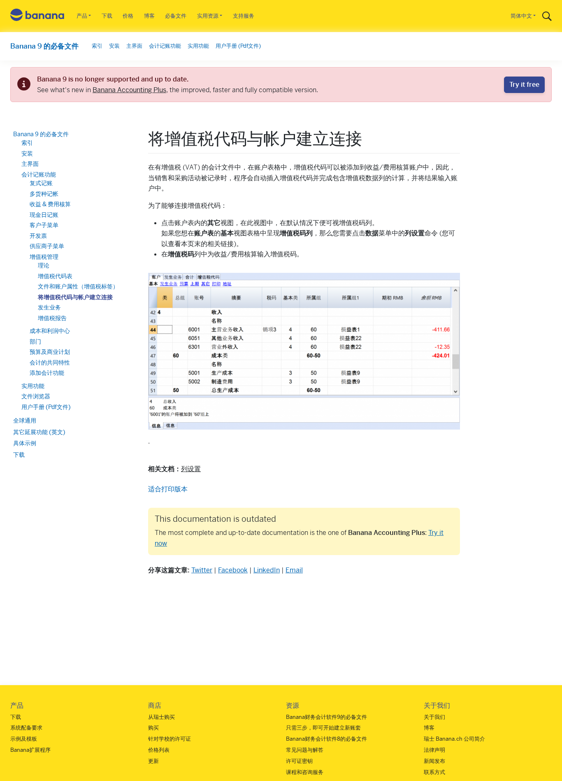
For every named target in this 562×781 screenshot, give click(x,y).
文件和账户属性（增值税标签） (78, 287)
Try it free (524, 84)
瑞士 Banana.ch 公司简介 (454, 738)
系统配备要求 (26, 727)
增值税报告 (52, 318)
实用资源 (207, 15)
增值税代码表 (55, 276)
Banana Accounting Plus (129, 90)
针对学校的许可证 (169, 738)
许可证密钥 (299, 761)
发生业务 (49, 307)
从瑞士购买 (161, 717)
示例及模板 (23, 738)
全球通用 (24, 421)
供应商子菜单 (47, 246)
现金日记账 (44, 214)
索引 (97, 45)
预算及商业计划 (50, 352)
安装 (114, 45)
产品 (82, 15)
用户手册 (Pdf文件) (238, 45)
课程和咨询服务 (304, 772)
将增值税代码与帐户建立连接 (75, 297)
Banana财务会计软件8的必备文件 (326, 738)
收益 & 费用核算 (50, 204)
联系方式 (434, 772)
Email (294, 570)
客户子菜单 (44, 225)
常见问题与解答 (304, 749)
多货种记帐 (44, 194)
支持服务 (243, 15)
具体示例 (24, 443)
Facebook (233, 570)
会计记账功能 (165, 45)
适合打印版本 (168, 489)
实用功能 (198, 45)
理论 (43, 266)
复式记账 (41, 183)
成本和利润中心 (50, 331)
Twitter (201, 570)
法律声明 (434, 749)
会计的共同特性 (50, 362)
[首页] (37, 16)
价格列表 (159, 749)
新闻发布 (434, 761)
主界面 (134, 45)
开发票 (38, 235)
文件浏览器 (35, 396)
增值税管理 (44, 256)
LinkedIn (266, 570)
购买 (153, 727)
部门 (35, 341)
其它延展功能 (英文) (39, 432)
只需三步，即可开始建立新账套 (323, 727)
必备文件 (175, 15)
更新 (153, 761)
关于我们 (434, 717)
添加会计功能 (47, 373)
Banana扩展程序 (30, 749)
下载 (107, 15)
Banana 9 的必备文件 (44, 46)
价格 (128, 15)
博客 (149, 15)
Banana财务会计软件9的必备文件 (326, 717)
